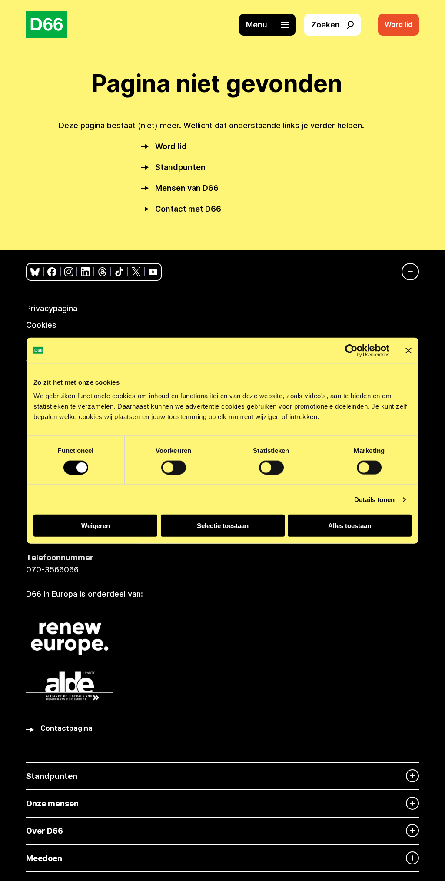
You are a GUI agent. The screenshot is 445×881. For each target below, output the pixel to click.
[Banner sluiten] (408, 350)
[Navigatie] (406, 271)
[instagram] (68, 271)
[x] (136, 271)
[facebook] (51, 271)
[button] (271, 25)
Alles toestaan (349, 525)
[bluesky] (35, 271)
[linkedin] (85, 271)
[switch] (173, 467)
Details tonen (374, 499)
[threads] (102, 271)
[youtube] (153, 271)
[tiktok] (119, 271)
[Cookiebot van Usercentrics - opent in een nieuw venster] (351, 350)
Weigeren (95, 525)
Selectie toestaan (223, 525)
